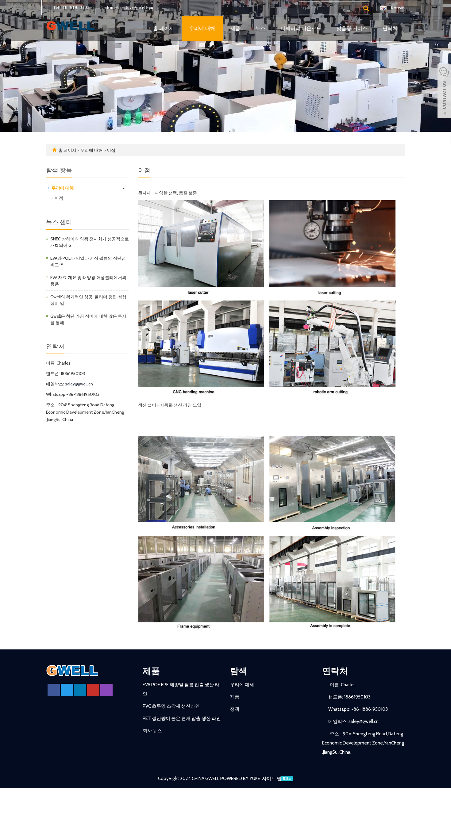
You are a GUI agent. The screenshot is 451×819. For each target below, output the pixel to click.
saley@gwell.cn (136, 7)
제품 (235, 28)
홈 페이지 (163, 28)
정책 (234, 709)
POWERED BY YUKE (240, 778)
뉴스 (260, 28)
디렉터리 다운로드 (301, 28)
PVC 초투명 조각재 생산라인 (171, 706)
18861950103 (75, 7)
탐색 (238, 671)
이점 (110, 150)
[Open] (444, 92)
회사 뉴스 (152, 730)
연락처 (390, 28)
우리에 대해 (202, 28)
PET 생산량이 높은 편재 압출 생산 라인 (182, 718)
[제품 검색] (366, 8)
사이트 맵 (271, 778)
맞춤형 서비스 (352, 28)
